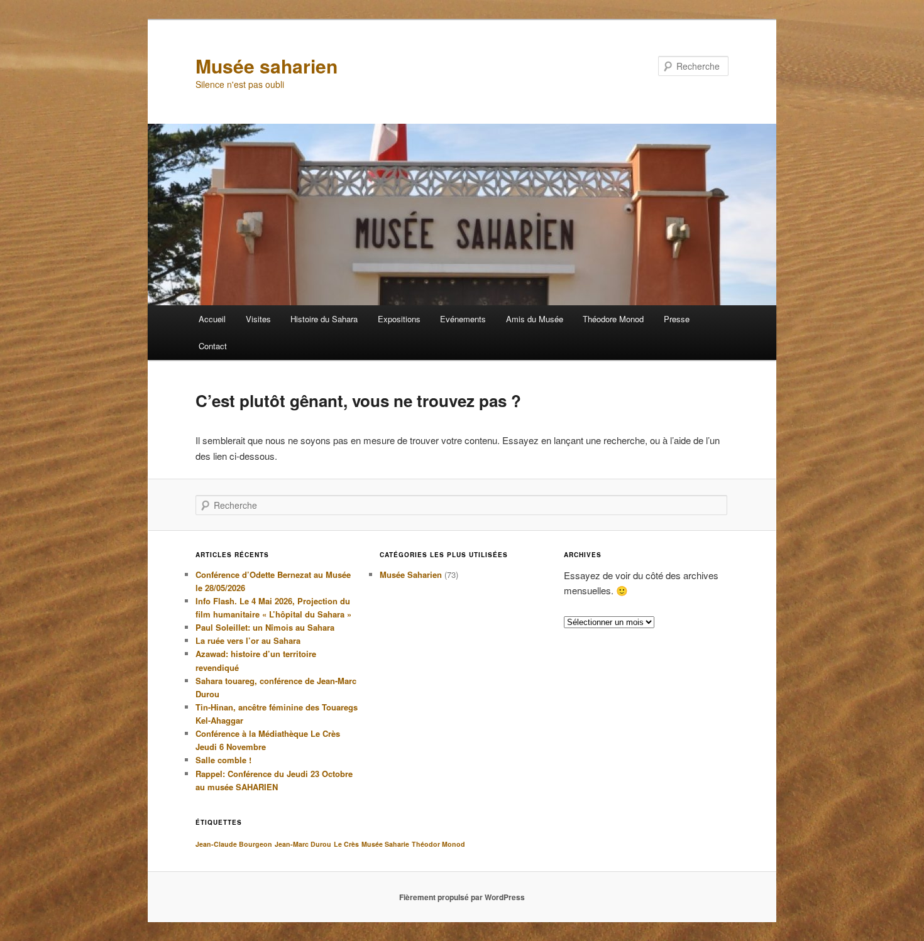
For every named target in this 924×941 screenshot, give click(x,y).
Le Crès (346, 844)
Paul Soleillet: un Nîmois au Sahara (264, 627)
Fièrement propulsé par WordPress (462, 897)
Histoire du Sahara (324, 319)
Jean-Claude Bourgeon (233, 844)
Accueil (212, 319)
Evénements (463, 319)
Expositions (399, 319)
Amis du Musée (534, 319)
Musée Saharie (385, 844)
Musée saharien (266, 65)
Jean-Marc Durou (303, 844)
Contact (213, 346)
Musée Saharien (411, 574)
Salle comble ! (223, 760)
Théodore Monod (613, 319)
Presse (677, 319)
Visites (258, 319)
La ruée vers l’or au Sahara (247, 640)
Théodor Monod (438, 844)
